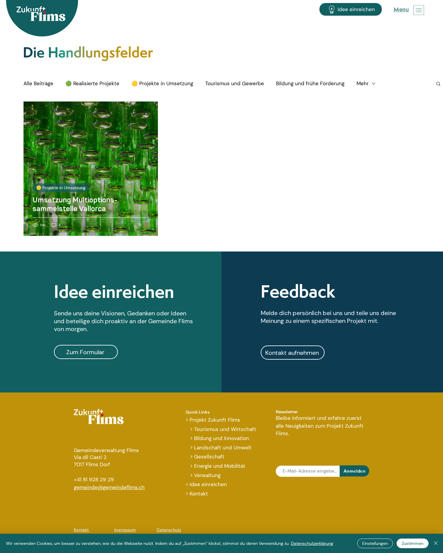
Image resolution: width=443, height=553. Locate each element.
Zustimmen (412, 543)
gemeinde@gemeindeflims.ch (109, 487)
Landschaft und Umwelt (223, 447)
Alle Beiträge (38, 83)
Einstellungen (375, 543)
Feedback (298, 291)
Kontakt (199, 493)
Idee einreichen (114, 291)
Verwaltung (207, 475)
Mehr (363, 83)
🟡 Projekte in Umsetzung (162, 83)
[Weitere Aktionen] (148, 114)
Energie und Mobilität (219, 466)
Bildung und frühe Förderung (310, 83)
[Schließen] (435, 543)
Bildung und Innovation (221, 438)
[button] (418, 10)
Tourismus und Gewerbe (234, 83)
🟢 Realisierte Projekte (92, 83)
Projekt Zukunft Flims (215, 420)
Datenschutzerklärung (312, 543)
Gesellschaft (209, 456)
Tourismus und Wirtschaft (225, 429)
